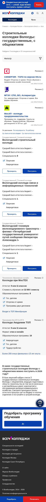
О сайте (5, 468)
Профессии (6, 480)
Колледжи (12, 20)
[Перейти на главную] (13, 13)
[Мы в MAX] (32, 13)
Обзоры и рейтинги (9, 476)
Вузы (33, 20)
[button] (37, 13)
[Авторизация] (43, 13)
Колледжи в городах (10, 450)
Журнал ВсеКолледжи (10, 472)
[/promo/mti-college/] (23, 295)
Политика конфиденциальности (14, 493)
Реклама (38, 71)
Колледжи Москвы (9, 458)
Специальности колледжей (12, 446)
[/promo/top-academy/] (23, 335)
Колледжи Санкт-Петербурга (13, 462)
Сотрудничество (8, 484)
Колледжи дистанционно (11, 454)
